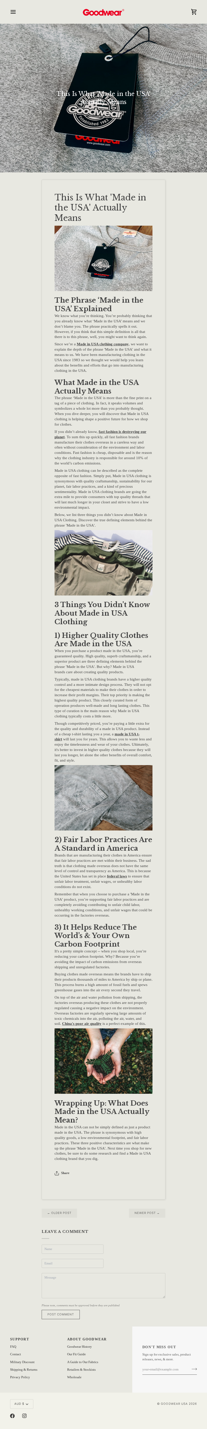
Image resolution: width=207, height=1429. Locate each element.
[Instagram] (24, 1416)
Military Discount (22, 1362)
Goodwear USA (174, 1404)
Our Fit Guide (76, 1354)
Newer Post (147, 1213)
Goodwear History (79, 1346)
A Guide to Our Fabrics (82, 1362)
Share (65, 1173)
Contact (15, 1354)
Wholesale (74, 1377)
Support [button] (19, 1339)
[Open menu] (17, 11)
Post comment (60, 1314)
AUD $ (19, 1404)
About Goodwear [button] (87, 1339)
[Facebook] (12, 1416)
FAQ (13, 1346)
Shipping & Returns (23, 1369)
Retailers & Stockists (81, 1369)
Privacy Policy (20, 1377)
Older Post (59, 1213)
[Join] (193, 1369)
